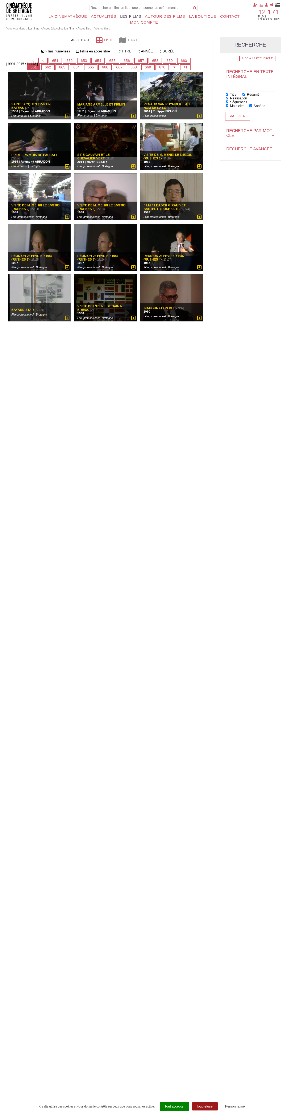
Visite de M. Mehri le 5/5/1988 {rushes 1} (168, 156)
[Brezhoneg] (277, 5)
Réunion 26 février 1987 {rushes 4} (164, 257)
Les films (130, 16)
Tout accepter (174, 1106)
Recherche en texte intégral (250, 74)
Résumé (252, 94)
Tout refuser (205, 1106)
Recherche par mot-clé (250, 133)
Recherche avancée (250, 151)
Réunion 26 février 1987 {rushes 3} (97, 257)
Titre (233, 94)
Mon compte (144, 22)
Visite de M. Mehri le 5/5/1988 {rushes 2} (35, 207)
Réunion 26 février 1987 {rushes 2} (31, 257)
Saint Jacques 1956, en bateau (31, 106)
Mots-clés (236, 106)
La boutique (202, 16)
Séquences (238, 102)
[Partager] (271, 5)
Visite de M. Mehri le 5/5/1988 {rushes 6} (101, 207)
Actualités (103, 16)
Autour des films (165, 16)
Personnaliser (235, 1106)
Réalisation (238, 98)
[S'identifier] (266, 5)
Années (259, 106)
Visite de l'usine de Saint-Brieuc (99, 308)
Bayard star (22, 310)
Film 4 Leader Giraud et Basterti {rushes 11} (165, 207)
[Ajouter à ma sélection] (67, 115)
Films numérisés (57, 51)
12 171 (268, 12)
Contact (230, 16)
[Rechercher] (194, 8)
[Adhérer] (255, 5)
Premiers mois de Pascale (34, 155)
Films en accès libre (95, 51)
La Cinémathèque (68, 16)
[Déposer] (261, 5)
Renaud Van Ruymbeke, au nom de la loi (167, 106)
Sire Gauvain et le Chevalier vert (93, 156)
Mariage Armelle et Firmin (101, 104)
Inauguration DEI (159, 308)
